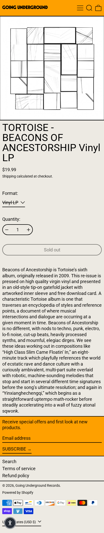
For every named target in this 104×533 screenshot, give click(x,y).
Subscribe (14, 449)
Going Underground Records (37, 485)
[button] (89, 8)
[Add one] (28, 230)
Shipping (9, 176)
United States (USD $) (19, 522)
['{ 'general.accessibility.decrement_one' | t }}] (7, 230)
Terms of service (19, 468)
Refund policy (15, 475)
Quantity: (11, 219)
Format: (10, 193)
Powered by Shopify (17, 493)
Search (9, 461)
